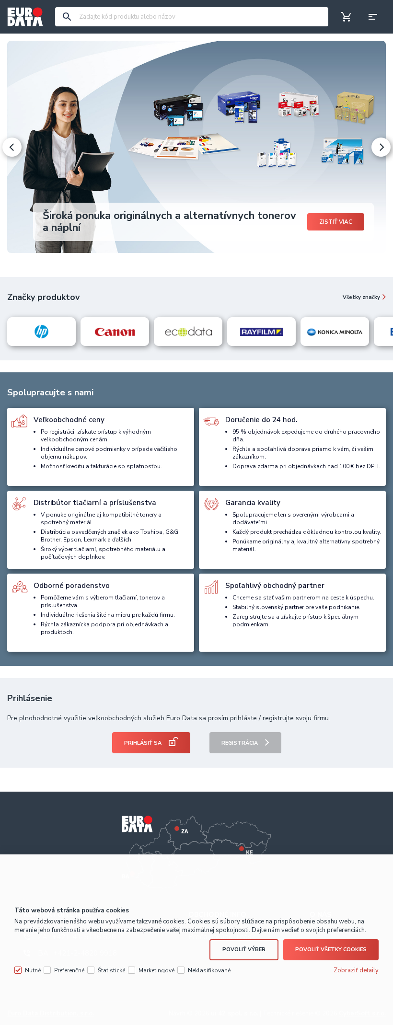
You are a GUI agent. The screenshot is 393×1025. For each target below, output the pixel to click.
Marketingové (156, 970)
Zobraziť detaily (356, 970)
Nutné (33, 970)
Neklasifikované (209, 970)
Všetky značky (361, 297)
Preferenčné (69, 970)
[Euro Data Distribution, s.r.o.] (25, 16)
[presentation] (12, 147)
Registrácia (239, 743)
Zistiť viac (335, 222)
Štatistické (111, 970)
